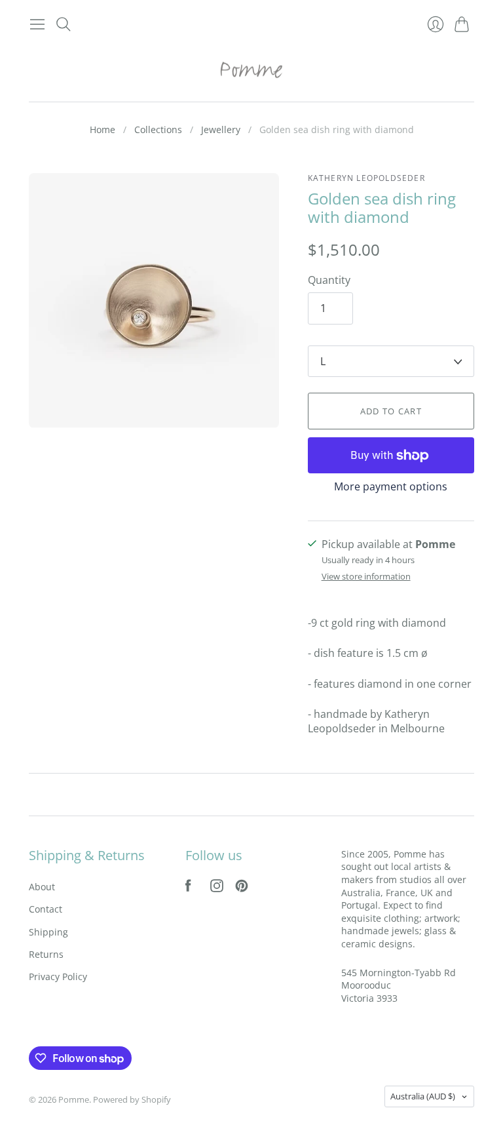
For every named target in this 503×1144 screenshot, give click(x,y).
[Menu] (37, 24)
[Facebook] (188, 888)
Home (102, 129)
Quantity (329, 280)
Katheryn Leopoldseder (366, 178)
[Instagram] (216, 888)
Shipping (48, 932)
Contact (45, 909)
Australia (422, 1096)
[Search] (63, 24)
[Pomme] (251, 69)
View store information (366, 577)
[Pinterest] (241, 888)
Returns (46, 954)
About (42, 886)
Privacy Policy (58, 976)
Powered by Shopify (132, 1099)
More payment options (390, 486)
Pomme (73, 1099)
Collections (158, 129)
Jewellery (220, 129)
